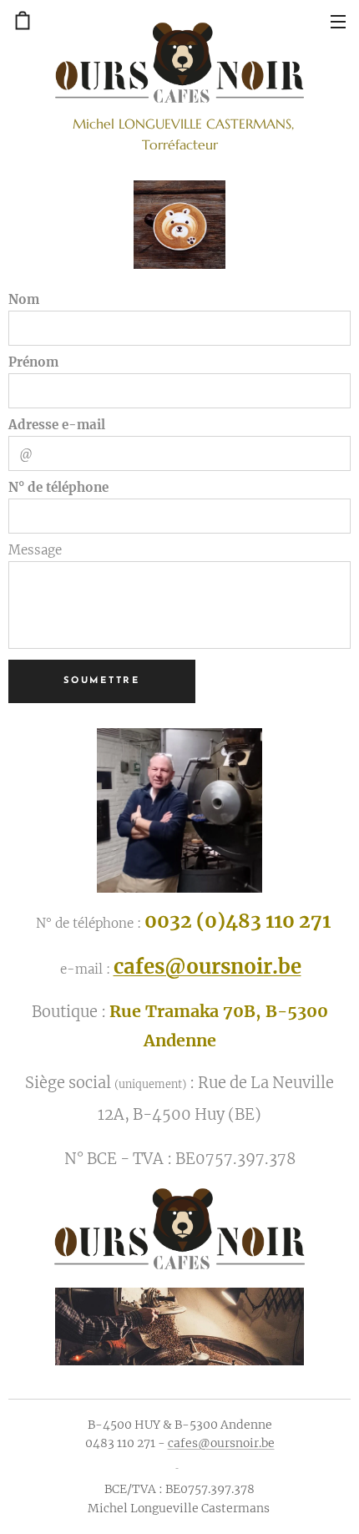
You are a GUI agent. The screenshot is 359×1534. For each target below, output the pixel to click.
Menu (338, 21)
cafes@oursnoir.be (207, 967)
